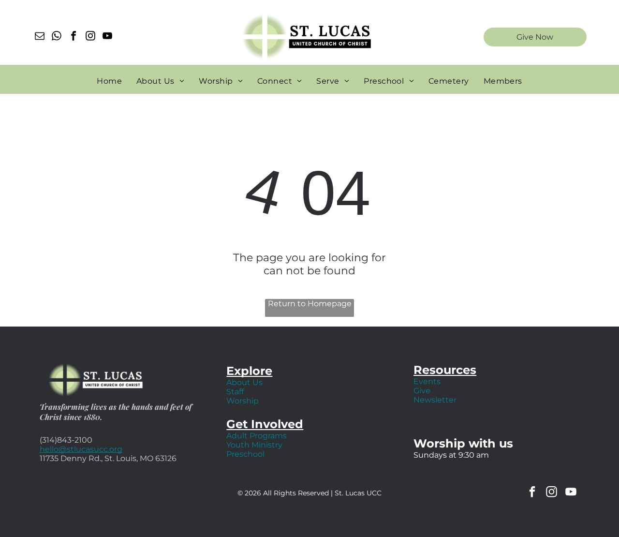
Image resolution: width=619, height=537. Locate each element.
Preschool (245, 454)
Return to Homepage (310, 303)
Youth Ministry (254, 444)
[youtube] (107, 37)
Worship (242, 400)
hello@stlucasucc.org (81, 449)
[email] (39, 37)
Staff (235, 391)
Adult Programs (256, 435)
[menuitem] (109, 81)
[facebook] (73, 37)
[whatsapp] (56, 37)
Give (421, 390)
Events (427, 381)
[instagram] (90, 37)
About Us (244, 382)
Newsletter (435, 399)
